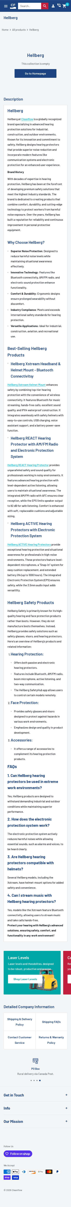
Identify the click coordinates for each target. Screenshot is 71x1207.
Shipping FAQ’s (51, 1021)
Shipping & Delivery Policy (19, 1021)
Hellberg (11, 17)
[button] (64, 6)
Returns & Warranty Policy (51, 1039)
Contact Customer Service (19, 1039)
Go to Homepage (35, 73)
